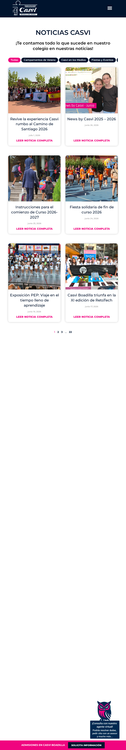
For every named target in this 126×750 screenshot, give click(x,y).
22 (70, 332)
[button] (109, 8)
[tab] (14, 60)
